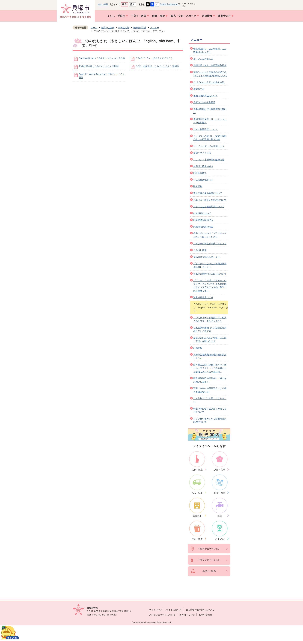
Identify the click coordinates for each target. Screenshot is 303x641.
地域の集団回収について (205, 129)
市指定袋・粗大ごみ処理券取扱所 (209, 65)
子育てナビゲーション (209, 559)
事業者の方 (224, 15)
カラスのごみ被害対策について (208, 206)
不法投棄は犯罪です (203, 179)
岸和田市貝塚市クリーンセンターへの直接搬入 (209, 121)
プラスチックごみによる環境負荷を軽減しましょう (209, 265)
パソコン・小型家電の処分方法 (208, 159)
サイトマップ (155, 609)
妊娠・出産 (197, 469)
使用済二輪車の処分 (203, 166)
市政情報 (207, 15)
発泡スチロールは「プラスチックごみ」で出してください (209, 235)
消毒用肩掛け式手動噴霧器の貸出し (209, 111)
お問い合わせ (205, 614)
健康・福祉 (158, 15)
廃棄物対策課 (139, 27)
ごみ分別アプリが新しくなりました (209, 400)
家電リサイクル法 (202, 152)
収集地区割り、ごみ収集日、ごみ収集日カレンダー (209, 50)
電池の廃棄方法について (205, 95)
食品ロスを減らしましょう (206, 257)
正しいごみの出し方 (203, 58)
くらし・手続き (116, 15)
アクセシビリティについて (162, 614)
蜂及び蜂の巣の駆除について (207, 193)
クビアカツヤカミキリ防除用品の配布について (209, 420)
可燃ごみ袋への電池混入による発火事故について (209, 390)
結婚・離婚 (219, 492)
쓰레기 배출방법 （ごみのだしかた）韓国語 (157, 66)
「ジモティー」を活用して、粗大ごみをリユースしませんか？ (209, 319)
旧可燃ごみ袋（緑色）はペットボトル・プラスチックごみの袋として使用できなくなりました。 (209, 368)
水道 (219, 516)
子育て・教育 (138, 15)
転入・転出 (197, 492)
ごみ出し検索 (200, 250)
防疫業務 (197, 186)
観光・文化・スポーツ (183, 15)
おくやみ (219, 539)
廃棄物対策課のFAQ (203, 219)
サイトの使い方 (174, 609)
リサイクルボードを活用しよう (208, 146)
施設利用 (197, 516)
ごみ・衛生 (197, 539)
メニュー (154, 27)
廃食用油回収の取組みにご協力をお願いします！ (209, 380)
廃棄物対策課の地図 (203, 226)
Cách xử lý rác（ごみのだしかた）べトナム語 (102, 58)
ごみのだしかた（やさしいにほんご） (154, 58)
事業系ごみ (198, 89)
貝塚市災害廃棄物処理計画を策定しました (209, 356)
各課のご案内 (107, 27)
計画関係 (197, 348)
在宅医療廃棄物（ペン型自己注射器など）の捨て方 (209, 329)
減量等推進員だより (203, 297)
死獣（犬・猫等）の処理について (209, 199)
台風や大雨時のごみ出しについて (209, 273)
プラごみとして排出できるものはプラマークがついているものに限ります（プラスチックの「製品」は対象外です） (209, 285)
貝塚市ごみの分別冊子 (204, 102)
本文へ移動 (103, 4)
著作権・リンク (187, 614)
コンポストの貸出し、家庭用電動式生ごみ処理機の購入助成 (209, 138)
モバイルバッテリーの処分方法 (208, 82)
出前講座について (202, 213)
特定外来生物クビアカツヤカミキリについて (209, 410)
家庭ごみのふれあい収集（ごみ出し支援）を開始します (209, 339)
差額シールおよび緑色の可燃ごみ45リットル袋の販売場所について (210, 74)
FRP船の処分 (199, 173)
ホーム (94, 27)
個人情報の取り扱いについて (200, 609)
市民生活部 (123, 27)
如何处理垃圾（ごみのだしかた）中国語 (99, 66)
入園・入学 (219, 469)
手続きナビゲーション (209, 548)
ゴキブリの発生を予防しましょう (209, 243)
